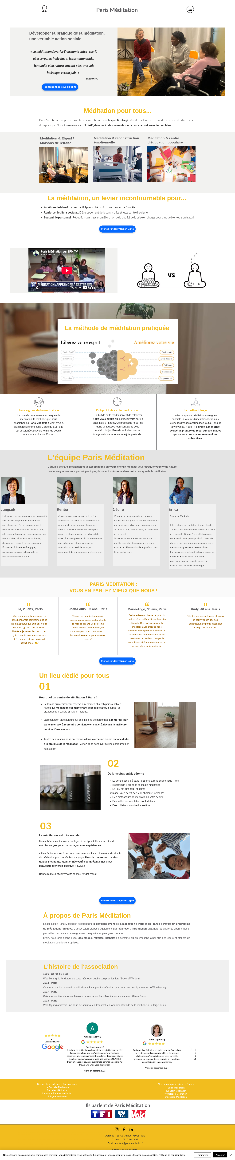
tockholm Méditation (176, 1097)
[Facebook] (123, 1129)
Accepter (220, 1154)
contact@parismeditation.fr (129, 1143)
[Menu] (190, 9)
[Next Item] (190, 1048)
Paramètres (202, 1154)
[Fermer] (231, 1154)
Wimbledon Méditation (176, 1094)
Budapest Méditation (176, 1090)
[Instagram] (116, 1129)
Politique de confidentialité (171, 1154)
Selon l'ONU (92, 78)
